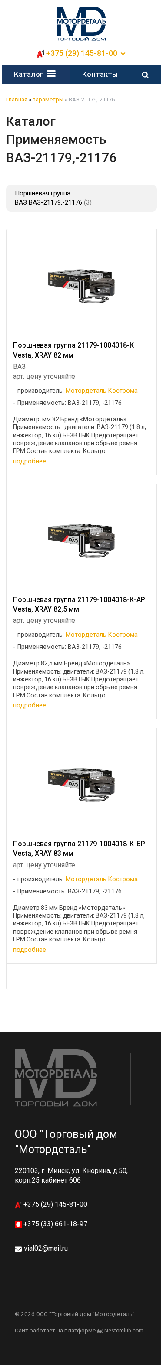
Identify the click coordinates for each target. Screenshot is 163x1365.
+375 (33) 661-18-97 (54, 1224)
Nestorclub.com (123, 1331)
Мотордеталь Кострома (102, 390)
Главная (16, 99)
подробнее (29, 461)
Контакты (100, 74)
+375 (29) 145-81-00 (54, 1204)
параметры (48, 99)
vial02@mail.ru (46, 1248)
